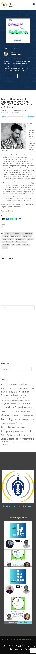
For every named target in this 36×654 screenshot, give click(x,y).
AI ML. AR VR (9, 388)
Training (27, 442)
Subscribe (10, 76)
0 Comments (16, 112)
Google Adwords (15, 236)
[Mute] (29, 117)
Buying (16, 395)
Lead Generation (20, 239)
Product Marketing (21, 242)
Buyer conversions (25, 388)
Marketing (30, 239)
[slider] (32, 117)
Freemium (5, 236)
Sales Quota (7, 438)
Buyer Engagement (26, 233)
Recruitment (19, 431)
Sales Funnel (26, 244)
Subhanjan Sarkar (20, 110)
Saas (13, 244)
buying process (27, 395)
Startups (5, 247)
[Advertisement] (18, 337)
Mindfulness (15, 419)
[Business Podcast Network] (8, 5)
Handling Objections (8, 239)
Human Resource (20, 412)
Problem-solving (11, 423)
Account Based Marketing (12, 233)
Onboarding (23, 420)
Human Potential (10, 411)
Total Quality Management (14, 442)
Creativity (7, 398)
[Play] (3, 116)
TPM (21, 442)
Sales (18, 244)
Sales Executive (8, 435)
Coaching (3, 398)
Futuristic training (24, 400)
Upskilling (4, 444)
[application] (18, 116)
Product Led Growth (8, 242)
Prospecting (6, 244)
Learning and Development (23, 416)
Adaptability (3, 388)
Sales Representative (23, 438)
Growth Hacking (27, 236)
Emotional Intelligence (15, 398)
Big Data (14, 388)
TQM (23, 442)
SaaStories (10, 48)
